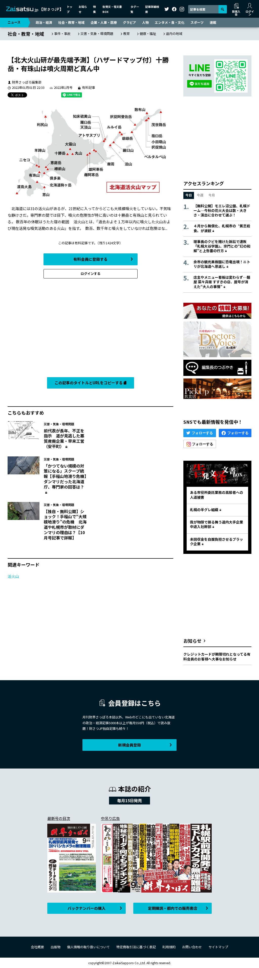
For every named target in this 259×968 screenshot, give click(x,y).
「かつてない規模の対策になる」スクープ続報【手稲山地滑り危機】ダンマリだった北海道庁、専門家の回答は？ (65, 476)
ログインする (90, 273)
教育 (126, 33)
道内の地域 (174, 33)
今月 (211, 195)
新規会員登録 (129, 745)
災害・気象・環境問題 (96, 33)
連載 (213, 22)
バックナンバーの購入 (86, 908)
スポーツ (197, 22)
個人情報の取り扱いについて (88, 946)
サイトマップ (218, 946)
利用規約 (169, 946)
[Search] (223, 9)
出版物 (55, 946)
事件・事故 (62, 33)
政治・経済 (44, 22)
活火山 (13, 576)
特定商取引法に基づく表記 (136, 946)
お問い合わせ (192, 946)
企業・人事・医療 (104, 22)
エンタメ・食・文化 (169, 22)
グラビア (129, 22)
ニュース (14, 22)
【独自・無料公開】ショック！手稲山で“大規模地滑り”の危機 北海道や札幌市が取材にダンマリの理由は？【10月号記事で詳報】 (65, 524)
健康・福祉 (148, 33)
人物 (145, 22)
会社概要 (37, 946)
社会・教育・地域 (71, 22)
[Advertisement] (90, 329)
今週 (200, 195)
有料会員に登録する (90, 259)
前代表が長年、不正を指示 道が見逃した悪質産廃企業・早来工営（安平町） (64, 438)
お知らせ (192, 640)
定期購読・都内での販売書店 (172, 908)
